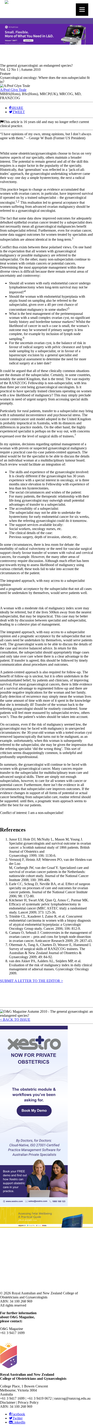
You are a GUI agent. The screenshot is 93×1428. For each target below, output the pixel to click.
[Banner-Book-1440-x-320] (46, 1226)
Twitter (17, 1418)
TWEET (18, 112)
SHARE (17, 108)
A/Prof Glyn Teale (13, 90)
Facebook (18, 1414)
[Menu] (82, 9)
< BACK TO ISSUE (15, 1019)
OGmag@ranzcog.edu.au (18, 1337)
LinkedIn (18, 1422)
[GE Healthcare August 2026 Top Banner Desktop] (46, 43)
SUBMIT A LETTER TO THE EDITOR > (31, 981)
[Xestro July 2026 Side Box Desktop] (34, 1205)
